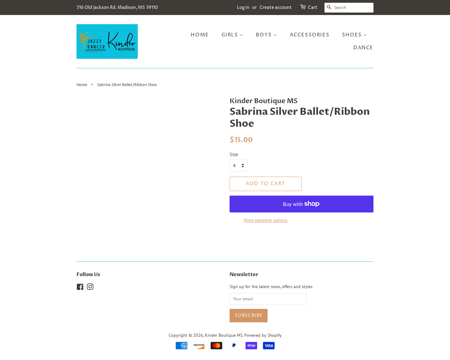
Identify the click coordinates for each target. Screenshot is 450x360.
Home (200, 35)
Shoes (353, 35)
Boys (264, 35)
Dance (363, 47)
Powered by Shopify (263, 335)
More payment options (265, 220)
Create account (276, 7)
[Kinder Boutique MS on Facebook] (80, 288)
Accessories (310, 35)
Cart (312, 7)
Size (234, 154)
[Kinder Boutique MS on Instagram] (90, 288)
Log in (243, 7)
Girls (231, 35)
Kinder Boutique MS (223, 335)
